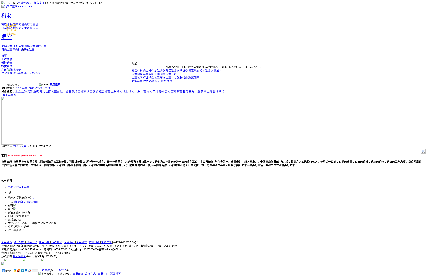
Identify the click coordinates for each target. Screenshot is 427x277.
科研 (157, 81)
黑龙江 (76, 91)
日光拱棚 (18, 49)
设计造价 (6, 62)
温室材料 (10, 21)
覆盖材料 (137, 70)
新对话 (62, 270)
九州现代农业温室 (18, 187)
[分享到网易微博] (29, 271)
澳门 (221, 91)
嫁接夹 (17, 28)
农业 (18, 88)
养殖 (151, 81)
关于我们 (19, 242)
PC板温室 (18, 46)
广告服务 (94, 242)
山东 (113, 91)
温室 (24, 88)
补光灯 (26, 24)
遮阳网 (17, 24)
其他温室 (29, 49)
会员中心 (11, 37)
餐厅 (169, 81)
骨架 (4, 28)
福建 (101, 91)
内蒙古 (55, 91)
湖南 (131, 91)
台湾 (209, 91)
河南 (119, 91)
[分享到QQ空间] (15, 271)
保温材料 (148, 70)
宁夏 (197, 91)
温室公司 (171, 74)
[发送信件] (33, 201)
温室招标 (137, 74)
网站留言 (81, 242)
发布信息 (90, 273)
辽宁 (62, 91)
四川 (155, 91)
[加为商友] (20, 201)
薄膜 (4, 24)
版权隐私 (56, 242)
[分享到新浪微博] (18, 271)
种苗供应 (6, 69)
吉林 (68, 91)
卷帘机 (34, 24)
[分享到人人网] (26, 271)
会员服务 (78, 273)
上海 (24, 91)
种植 (145, 81)
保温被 (34, 28)
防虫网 (26, 28)
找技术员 (6, 66)
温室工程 (10, 2)
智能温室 (137, 81)
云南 (167, 91)
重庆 (36, 91)
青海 (191, 91)
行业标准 (148, 77)
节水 (47, 88)
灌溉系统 (193, 70)
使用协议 (44, 242)
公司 (24, 146)
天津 (30, 91)
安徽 (95, 91)
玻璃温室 (6, 46)
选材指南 (182, 77)
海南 (149, 91)
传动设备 (182, 70)
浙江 (89, 91)
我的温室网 (8, 95)
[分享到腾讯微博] (22, 271)
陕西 (179, 91)
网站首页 (6, 242)
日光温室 (6, 49)
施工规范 (159, 77)
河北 (42, 91)
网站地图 (69, 242)
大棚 (31, 88)
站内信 (46, 270)
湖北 (125, 91)
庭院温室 (41, 46)
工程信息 (6, 59)
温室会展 (18, 73)
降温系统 (171, 70)
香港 (215, 91)
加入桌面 (39, 2)
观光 (163, 81)
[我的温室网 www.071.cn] (16, 6)
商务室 (39, 73)
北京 (18, 91)
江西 (107, 91)
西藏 (173, 91)
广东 (137, 91)
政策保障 (193, 77)
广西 (143, 91)
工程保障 (159, 74)
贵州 (161, 91)
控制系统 (205, 70)
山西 (48, 91)
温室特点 (171, 77)
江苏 (83, 91)
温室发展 (137, 77)
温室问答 (29, 73)
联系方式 (31, 242)
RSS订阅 (106, 242)
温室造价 (148, 74)
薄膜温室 (29, 46)
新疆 (203, 91)
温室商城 (6, 73)
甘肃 (185, 91)
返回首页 (115, 273)
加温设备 (159, 70)
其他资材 (216, 70)
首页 (4, 55)
